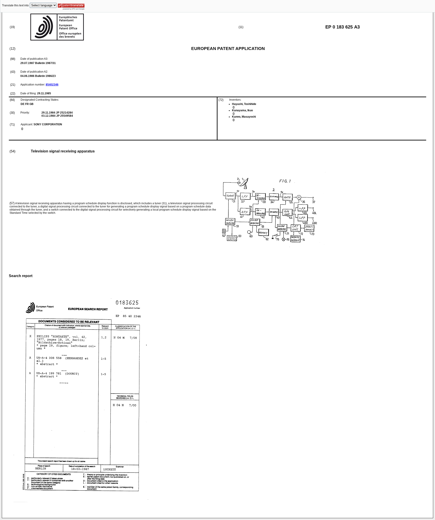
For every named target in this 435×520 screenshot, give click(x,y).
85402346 (52, 84)
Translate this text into (15, 5)
